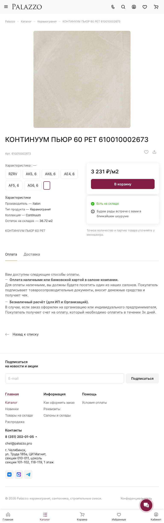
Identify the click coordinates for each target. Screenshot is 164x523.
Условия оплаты (94, 402)
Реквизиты (52, 409)
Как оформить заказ (59, 402)
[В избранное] (146, 152)
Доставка (32, 254)
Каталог (11, 402)
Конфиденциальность (136, 498)
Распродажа (14, 422)
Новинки (12, 409)
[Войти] (134, 6)
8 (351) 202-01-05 (19, 437)
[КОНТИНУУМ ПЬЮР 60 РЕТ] (82, 79)
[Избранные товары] (145, 6)
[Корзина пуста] (156, 6)
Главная (12, 394)
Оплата (11, 254)
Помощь (89, 394)
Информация (55, 394)
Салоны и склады (57, 415)
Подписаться (142, 378)
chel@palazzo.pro (18, 443)
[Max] (19, 474)
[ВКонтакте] (9, 474)
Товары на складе (19, 415)
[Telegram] (28, 474)
